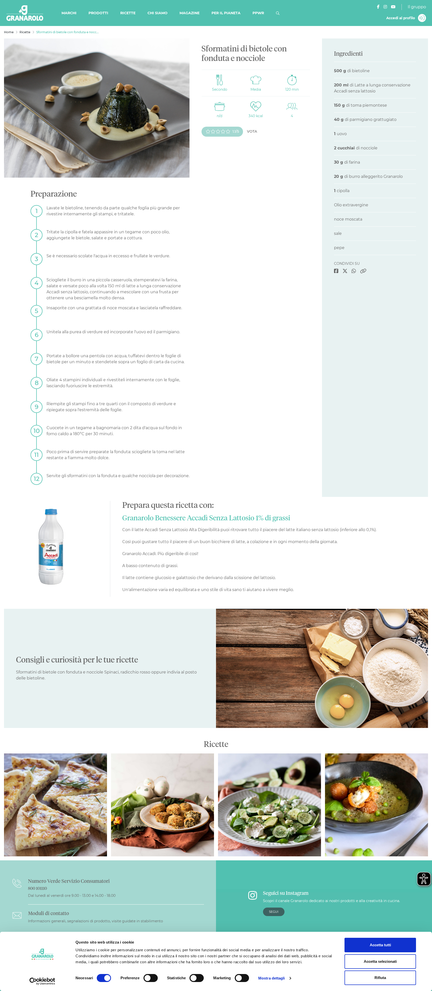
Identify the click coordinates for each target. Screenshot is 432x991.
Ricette (128, 13)
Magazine (190, 13)
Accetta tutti (380, 945)
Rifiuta (380, 978)
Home (9, 32)
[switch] (151, 978)
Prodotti (98, 13)
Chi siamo (158, 13)
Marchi (69, 13)
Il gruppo (417, 6)
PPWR (258, 13)
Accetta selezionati (380, 961)
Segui (273, 912)
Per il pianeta (226, 13)
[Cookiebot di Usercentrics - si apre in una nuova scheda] (42, 981)
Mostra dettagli (271, 978)
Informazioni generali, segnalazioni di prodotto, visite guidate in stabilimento (95, 921)
